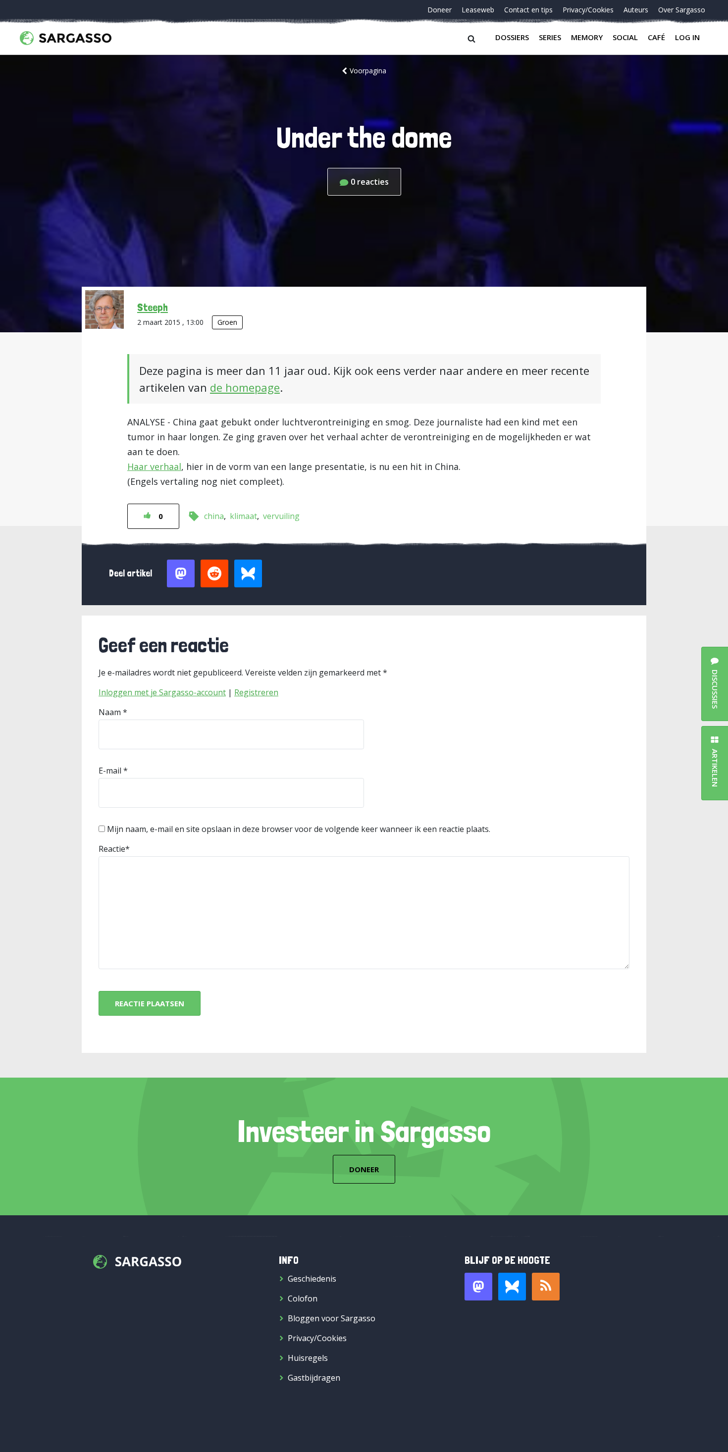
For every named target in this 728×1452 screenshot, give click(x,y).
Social (625, 37)
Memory (587, 37)
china (214, 516)
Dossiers (512, 37)
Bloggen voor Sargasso (331, 1318)
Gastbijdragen (314, 1377)
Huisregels (308, 1357)
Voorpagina (368, 70)
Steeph (152, 307)
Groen (227, 322)
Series (550, 37)
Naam (110, 712)
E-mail (110, 770)
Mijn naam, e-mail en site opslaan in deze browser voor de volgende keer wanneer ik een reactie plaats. (298, 829)
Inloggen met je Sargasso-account (162, 692)
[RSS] (546, 1286)
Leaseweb (478, 9)
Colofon (302, 1298)
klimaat (243, 516)
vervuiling (281, 516)
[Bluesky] (512, 1286)
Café (656, 37)
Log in (687, 37)
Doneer (439, 9)
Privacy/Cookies (588, 9)
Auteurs (636, 9)
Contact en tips (528, 9)
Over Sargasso (681, 9)
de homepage (245, 387)
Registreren (256, 692)
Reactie (112, 848)
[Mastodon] (478, 1286)
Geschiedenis (312, 1278)
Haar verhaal (154, 466)
